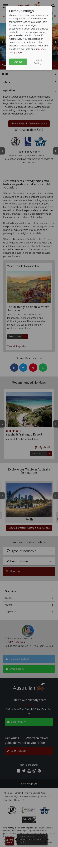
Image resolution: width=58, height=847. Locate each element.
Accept (18, 61)
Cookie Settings (38, 62)
